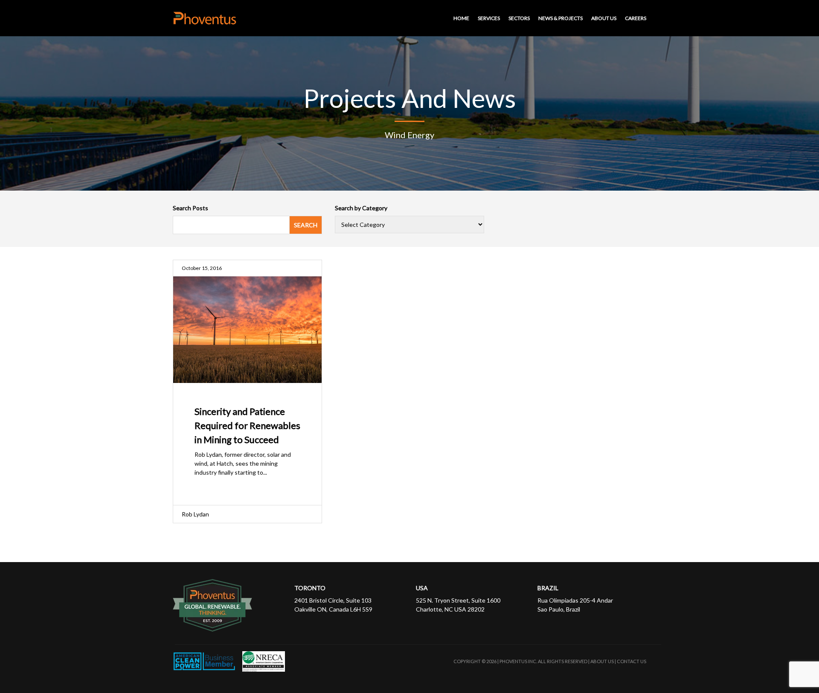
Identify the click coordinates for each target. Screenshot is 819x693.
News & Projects (560, 18)
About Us (603, 18)
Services (489, 18)
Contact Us (631, 661)
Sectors (519, 18)
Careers (635, 18)
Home (461, 18)
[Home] (207, 18)
